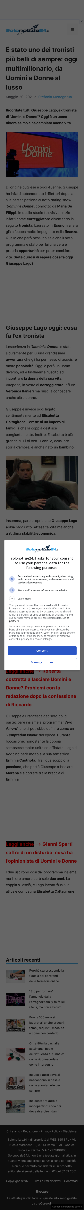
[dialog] (42, 605)
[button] (42, 598)
